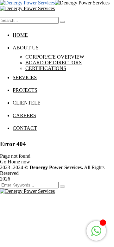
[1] (96, 234)
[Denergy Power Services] (27, 2)
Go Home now (15, 161)
